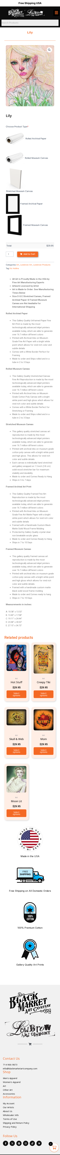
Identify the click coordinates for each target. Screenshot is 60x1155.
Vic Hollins (14, 268)
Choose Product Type (17, 126)
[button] (49, 49)
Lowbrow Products (41, 265)
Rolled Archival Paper (35, 138)
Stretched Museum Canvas (19, 191)
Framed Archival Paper (31, 203)
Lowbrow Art (26, 265)
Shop (6, 1072)
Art (17, 265)
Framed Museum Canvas (35, 225)
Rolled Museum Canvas (36, 158)
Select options (16, 694)
